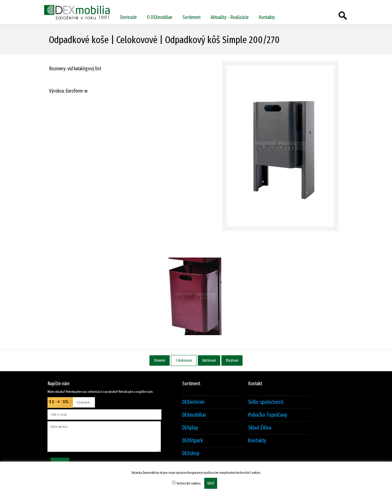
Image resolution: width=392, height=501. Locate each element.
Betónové (209, 360)
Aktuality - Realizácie (230, 17)
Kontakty (267, 17)
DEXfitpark (192, 440)
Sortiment (192, 17)
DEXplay (190, 428)
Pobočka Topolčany (267, 415)
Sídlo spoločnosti (266, 402)
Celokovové (184, 360)
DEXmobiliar (194, 415)
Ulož (210, 483)
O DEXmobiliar (159, 17)
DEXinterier (193, 402)
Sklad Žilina (259, 428)
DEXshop (190, 453)
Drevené (159, 360)
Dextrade (128, 17)
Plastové (232, 360)
